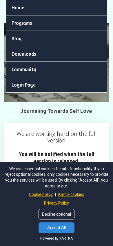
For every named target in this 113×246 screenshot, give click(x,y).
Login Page (24, 85)
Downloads (24, 54)
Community (24, 69)
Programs (22, 23)
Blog (17, 38)
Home (18, 7)
